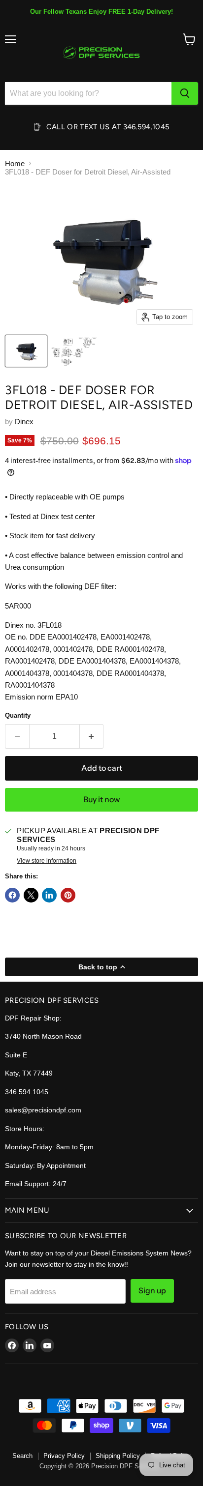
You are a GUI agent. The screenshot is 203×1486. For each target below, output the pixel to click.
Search (22, 1455)
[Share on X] (31, 895)
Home (15, 163)
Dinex (24, 421)
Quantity (18, 715)
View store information (46, 860)
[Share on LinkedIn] (49, 895)
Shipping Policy (118, 1455)
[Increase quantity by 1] (92, 736)
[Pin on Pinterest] (68, 895)
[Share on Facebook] (12, 895)
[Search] (184, 93)
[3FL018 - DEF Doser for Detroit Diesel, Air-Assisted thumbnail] (26, 351)
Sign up (152, 1290)
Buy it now (101, 799)
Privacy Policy (64, 1455)
